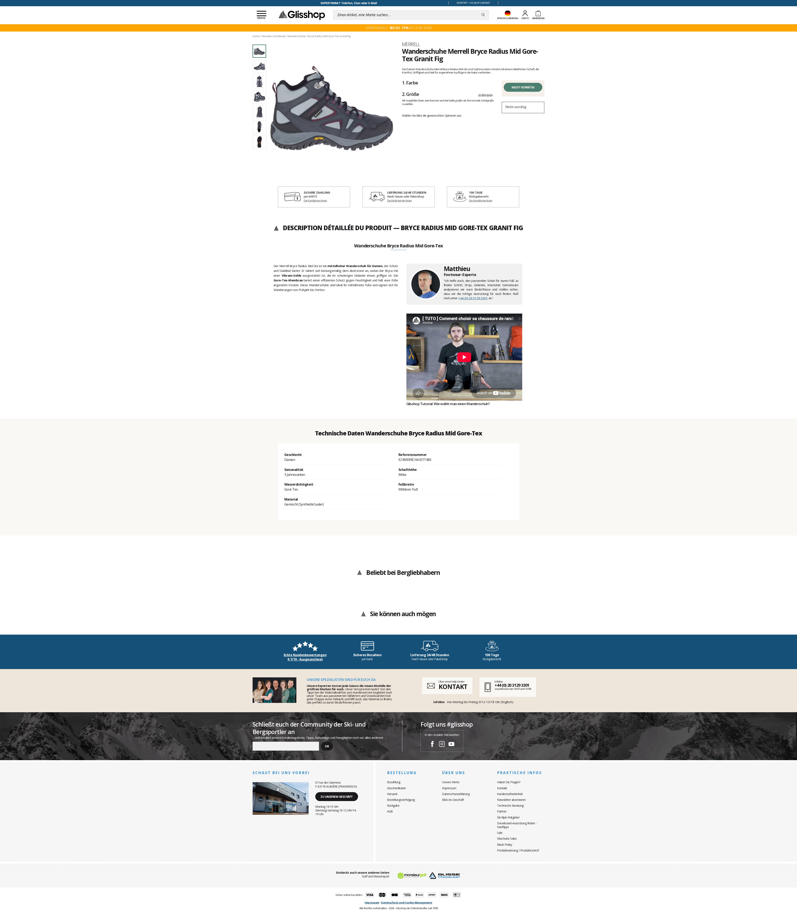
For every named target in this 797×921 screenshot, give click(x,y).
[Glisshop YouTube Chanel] (451, 745)
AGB (390, 811)
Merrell (411, 44)
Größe (410, 94)
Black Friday (504, 844)
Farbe (410, 82)
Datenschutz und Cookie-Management (406, 902)
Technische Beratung (510, 805)
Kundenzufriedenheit (510, 794)
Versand (392, 794)
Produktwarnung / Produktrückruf (518, 850)
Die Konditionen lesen (315, 200)
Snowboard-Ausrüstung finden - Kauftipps (517, 825)
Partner (501, 811)
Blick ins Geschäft (453, 800)
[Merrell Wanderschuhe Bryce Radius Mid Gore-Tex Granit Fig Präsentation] (331, 108)
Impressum (449, 788)
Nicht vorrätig (523, 87)
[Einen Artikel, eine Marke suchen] (483, 15)
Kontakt (502, 788)
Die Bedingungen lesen (399, 200)
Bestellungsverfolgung (401, 800)
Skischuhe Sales (507, 838)
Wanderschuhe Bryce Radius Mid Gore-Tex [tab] (398, 246)
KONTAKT (453, 686)
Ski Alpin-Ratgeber (508, 817)
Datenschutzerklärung (455, 794)
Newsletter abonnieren (511, 800)
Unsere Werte (450, 782)
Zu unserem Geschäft (336, 797)
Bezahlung (393, 782)
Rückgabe (393, 805)
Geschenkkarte (396, 788)
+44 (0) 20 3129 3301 (473, 298)
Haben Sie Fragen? (508, 782)
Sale (499, 833)
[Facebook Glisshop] (432, 745)
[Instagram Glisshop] (442, 745)
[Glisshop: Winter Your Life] (302, 15)
